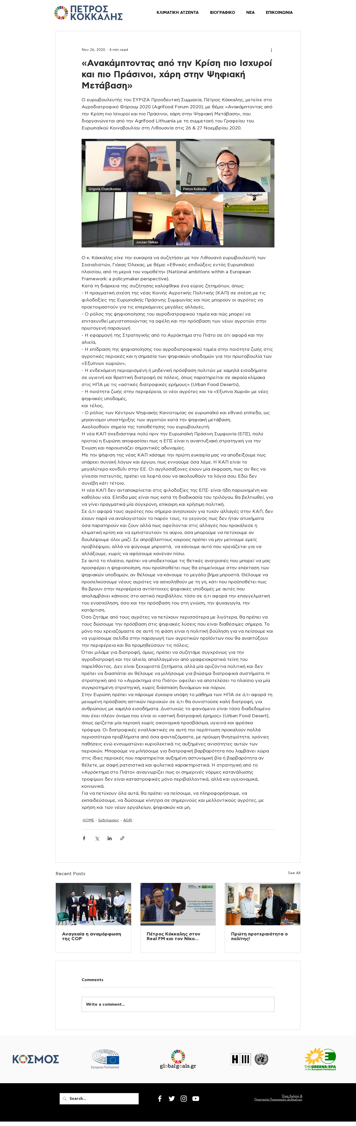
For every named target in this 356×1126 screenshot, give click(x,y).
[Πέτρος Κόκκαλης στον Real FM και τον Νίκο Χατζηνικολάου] (178, 904)
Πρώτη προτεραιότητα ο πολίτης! (259, 936)
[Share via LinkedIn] (109, 838)
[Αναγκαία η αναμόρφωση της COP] (93, 904)
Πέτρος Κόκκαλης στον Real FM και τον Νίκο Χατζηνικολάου (173, 936)
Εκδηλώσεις (108, 820)
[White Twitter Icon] (172, 1098)
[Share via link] (122, 838)
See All (294, 873)
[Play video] (178, 193)
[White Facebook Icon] (160, 1098)
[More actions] (271, 50)
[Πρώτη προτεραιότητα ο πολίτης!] (262, 904)
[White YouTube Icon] (196, 1098)
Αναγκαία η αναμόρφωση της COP (91, 936)
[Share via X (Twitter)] (96, 838)
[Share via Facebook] (84, 838)
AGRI (127, 820)
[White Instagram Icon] (184, 1098)
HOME (88, 820)
